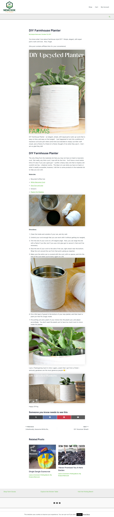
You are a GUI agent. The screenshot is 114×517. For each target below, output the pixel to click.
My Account (105, 7)
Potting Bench (45, 475)
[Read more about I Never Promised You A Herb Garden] (71, 455)
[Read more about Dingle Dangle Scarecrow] (42, 456)
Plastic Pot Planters (37, 192)
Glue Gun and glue (37, 185)
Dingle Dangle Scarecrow (39, 471)
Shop (90, 7)
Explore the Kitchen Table (49, 491)
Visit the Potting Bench (85, 491)
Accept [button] (79, 514)
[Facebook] (54, 503)
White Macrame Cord (38, 182)
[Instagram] (57, 503)
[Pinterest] (59, 503)
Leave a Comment (34, 475)
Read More (86, 514)
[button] (109, 17)
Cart (96, 7)
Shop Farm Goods (10, 491)
